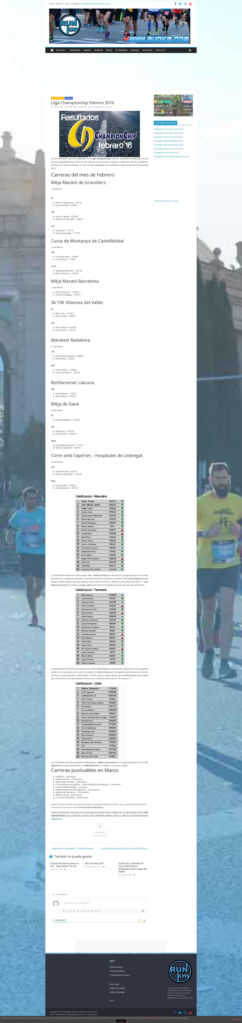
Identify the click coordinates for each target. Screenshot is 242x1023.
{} (95, 911)
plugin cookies (236, 1019)
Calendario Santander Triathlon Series (71, 848)
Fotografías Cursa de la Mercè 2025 (168, 133)
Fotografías (121, 50)
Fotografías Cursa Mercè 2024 (166, 152)
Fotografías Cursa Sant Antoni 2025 (168, 148)
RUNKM (70, 107)
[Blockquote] (85, 910)
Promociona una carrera (120, 975)
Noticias (60, 50)
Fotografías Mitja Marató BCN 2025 (168, 145)
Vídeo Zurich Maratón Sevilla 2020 (170, 107)
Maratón (160, 102)
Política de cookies (117, 988)
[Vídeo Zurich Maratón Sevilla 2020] (173, 96)
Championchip (57, 98)
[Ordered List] (78, 910)
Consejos (134, 50)
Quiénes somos (116, 967)
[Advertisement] (121, 72)
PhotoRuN (147, 50)
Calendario (75, 50)
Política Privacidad (117, 992)
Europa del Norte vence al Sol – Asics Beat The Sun (64, 865)
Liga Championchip (97, 107)
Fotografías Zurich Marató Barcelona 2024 (171, 156)
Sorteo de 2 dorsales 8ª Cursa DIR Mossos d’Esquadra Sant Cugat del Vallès (132, 867)
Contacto (160, 50)
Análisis (87, 50)
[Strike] (74, 910)
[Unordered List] (81, 910)
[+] (99, 911)
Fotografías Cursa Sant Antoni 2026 (168, 129)
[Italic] (67, 910)
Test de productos (117, 971)
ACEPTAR (121, 1021)
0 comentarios (81, 107)
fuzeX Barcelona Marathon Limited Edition (125, 848)
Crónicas (98, 50)
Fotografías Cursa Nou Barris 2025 (95, 3)
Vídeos (109, 50)
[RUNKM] (52, 50)
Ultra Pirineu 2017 (94, 863)
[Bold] (64, 910)
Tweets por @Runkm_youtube (166, 201)
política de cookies (153, 1018)
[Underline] (71, 910)
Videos (168, 102)
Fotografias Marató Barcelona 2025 (168, 141)
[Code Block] (88, 910)
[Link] (92, 910)
